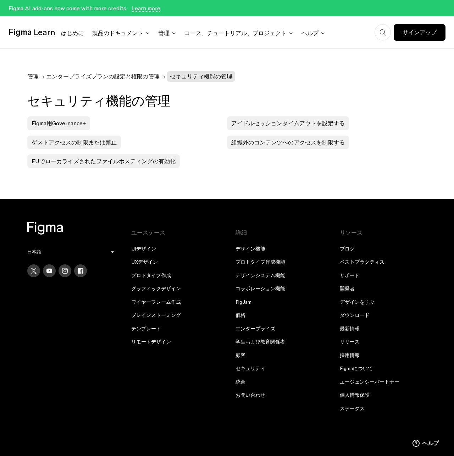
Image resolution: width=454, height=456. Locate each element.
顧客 (240, 355)
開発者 (347, 288)
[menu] (71, 252)
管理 (164, 33)
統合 (240, 382)
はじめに (72, 33)
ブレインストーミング (156, 315)
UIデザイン (143, 249)
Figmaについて (356, 368)
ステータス (352, 408)
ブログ (347, 249)
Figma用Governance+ (59, 123)
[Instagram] (65, 270)
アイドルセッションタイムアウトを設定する (288, 123)
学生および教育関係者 (260, 342)
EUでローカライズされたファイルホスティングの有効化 (104, 161)
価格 (240, 315)
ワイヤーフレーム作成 (156, 302)
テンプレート (146, 328)
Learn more (146, 8)
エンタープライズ (255, 328)
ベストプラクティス (362, 262)
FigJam (243, 302)
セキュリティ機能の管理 (201, 76)
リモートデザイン (151, 342)
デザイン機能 (250, 249)
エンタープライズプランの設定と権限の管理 (103, 76)
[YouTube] (49, 270)
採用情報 (350, 355)
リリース (350, 342)
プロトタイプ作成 (151, 275)
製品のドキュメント (117, 33)
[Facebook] (80, 270)
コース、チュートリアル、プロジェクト (235, 33)
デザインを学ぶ (357, 302)
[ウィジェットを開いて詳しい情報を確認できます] (426, 443)
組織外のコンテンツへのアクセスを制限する (288, 142)
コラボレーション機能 (260, 288)
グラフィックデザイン (156, 288)
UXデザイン (144, 262)
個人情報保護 (355, 395)
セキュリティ (250, 368)
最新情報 (350, 328)
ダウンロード (355, 315)
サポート (350, 275)
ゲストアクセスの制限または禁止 (74, 142)
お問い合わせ (250, 395)
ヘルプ (310, 33)
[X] (33, 270)
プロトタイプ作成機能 (260, 262)
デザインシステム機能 (260, 275)
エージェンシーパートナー (369, 382)
